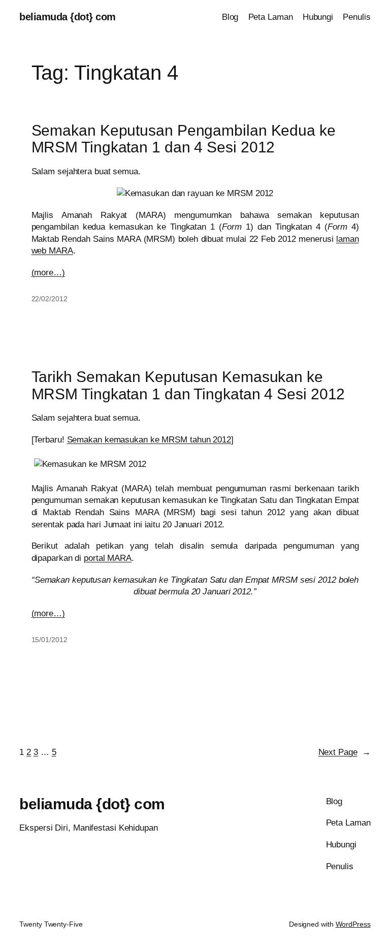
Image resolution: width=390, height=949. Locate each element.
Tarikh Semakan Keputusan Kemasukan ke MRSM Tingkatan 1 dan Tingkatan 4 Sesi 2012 (188, 385)
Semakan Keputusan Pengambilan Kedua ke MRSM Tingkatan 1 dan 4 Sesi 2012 (183, 138)
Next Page (344, 752)
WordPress (353, 924)
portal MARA (108, 558)
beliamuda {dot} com (67, 16)
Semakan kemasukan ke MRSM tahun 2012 (149, 440)
